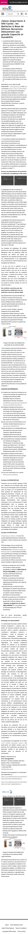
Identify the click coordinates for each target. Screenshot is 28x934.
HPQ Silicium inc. (15, 86)
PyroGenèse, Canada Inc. (18, 549)
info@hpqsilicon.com (7, 769)
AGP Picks (4, 2)
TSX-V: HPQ (13, 88)
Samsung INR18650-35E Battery (12, 405)
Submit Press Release (8, 928)
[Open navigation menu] (2, 13)
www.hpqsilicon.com (16, 617)
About (7, 925)
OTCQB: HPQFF (21, 88)
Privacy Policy (22, 931)
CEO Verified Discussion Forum (12, 743)
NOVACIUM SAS (7, 551)
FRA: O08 (4, 90)
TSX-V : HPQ (15, 536)
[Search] (18, 14)
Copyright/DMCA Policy (9, 931)
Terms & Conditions (20, 928)
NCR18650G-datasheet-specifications (14, 403)
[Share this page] (26, 13)
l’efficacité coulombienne (10, 474)
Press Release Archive (16, 925)
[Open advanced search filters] (21, 14)
